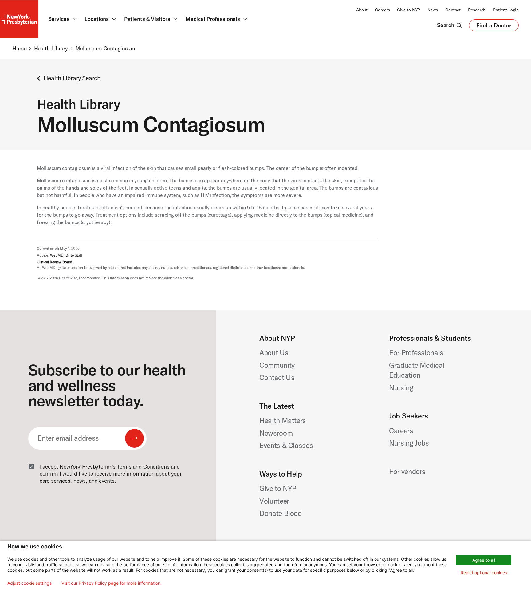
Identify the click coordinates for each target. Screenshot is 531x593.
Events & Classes (286, 445)
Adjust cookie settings (29, 583)
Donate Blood (280, 513)
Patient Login (506, 10)
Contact (453, 10)
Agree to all (483, 560)
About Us (273, 352)
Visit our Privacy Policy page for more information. (111, 583)
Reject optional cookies (484, 572)
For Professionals (416, 352)
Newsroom (276, 433)
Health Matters (282, 420)
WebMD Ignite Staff (66, 255)
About (362, 10)
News (432, 10)
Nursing (401, 387)
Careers (382, 10)
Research (477, 10)
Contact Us (277, 377)
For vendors (407, 471)
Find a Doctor (493, 27)
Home (19, 48)
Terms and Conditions (143, 466)
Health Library (51, 48)
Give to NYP (408, 10)
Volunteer (274, 501)
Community (277, 365)
